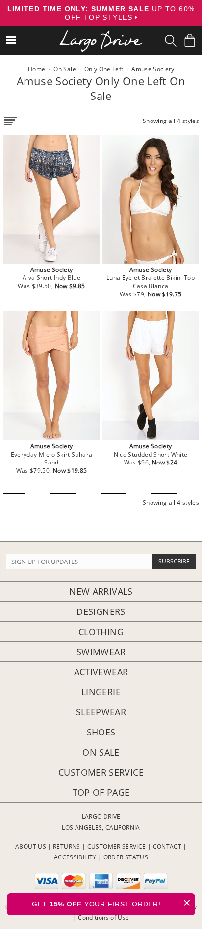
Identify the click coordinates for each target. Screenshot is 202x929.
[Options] (10, 119)
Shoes (101, 732)
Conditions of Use (103, 917)
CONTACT (167, 846)
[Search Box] (171, 41)
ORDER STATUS (125, 857)
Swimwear (101, 652)
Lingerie (101, 692)
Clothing (101, 631)
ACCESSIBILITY (75, 857)
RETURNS (66, 846)
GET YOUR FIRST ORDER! (111, 902)
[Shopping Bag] (189, 40)
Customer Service (101, 772)
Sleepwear (101, 712)
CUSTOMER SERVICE (116, 846)
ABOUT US (30, 846)
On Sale (101, 752)
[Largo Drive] (101, 34)
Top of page (101, 792)
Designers (100, 611)
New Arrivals (100, 591)
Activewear (101, 672)
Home (36, 69)
